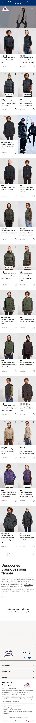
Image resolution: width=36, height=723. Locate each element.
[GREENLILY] (3, 56)
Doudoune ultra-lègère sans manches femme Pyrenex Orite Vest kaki (26, 233)
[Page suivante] (33, 554)
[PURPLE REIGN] (2, 99)
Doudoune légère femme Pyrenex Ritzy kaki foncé (27, 320)
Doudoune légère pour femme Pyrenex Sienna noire (8, 146)
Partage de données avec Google (12, 709)
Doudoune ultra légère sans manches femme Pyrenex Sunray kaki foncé (26, 277)
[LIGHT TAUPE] (5, 56)
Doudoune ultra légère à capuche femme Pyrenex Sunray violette (8, 494)
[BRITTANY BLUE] (6, 533)
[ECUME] (2, 56)
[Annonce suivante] (33, 3)
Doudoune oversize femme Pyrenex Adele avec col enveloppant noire (7, 538)
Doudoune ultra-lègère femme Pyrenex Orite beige (8, 451)
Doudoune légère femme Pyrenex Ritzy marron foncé (27, 365)
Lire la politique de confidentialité (10, 701)
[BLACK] (8, 142)
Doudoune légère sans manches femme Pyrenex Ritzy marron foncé (8, 408)
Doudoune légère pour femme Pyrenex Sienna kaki (8, 321)
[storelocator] (25, 8)
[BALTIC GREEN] (2, 142)
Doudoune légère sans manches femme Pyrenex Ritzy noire (27, 189)
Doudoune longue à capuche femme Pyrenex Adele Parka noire (27, 537)
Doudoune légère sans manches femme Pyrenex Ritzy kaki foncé (8, 365)
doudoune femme (28, 584)
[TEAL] (8, 533)
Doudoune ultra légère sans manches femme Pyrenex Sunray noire (26, 103)
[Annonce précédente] (2, 3)
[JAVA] (2, 185)
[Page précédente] (2, 554)
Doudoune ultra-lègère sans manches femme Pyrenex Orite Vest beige (27, 451)
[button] (32, 8)
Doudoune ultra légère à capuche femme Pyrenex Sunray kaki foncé (8, 276)
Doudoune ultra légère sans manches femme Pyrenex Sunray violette (26, 494)
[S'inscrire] (32, 638)
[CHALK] (2, 533)
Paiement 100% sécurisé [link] (18, 609)
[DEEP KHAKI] (6, 56)
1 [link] (7, 554)
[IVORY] (3, 142)
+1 (11, 142)
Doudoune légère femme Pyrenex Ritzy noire (8, 188)
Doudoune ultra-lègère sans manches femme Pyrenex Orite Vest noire (27, 60)
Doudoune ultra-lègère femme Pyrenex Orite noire (8, 60)
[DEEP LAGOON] (5, 142)
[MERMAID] (5, 533)
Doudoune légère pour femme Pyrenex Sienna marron (26, 408)
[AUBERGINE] (6, 142)
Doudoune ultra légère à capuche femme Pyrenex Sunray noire (8, 103)
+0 (11, 317)
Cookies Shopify (7, 708)
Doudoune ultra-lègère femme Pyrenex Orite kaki (8, 232)
